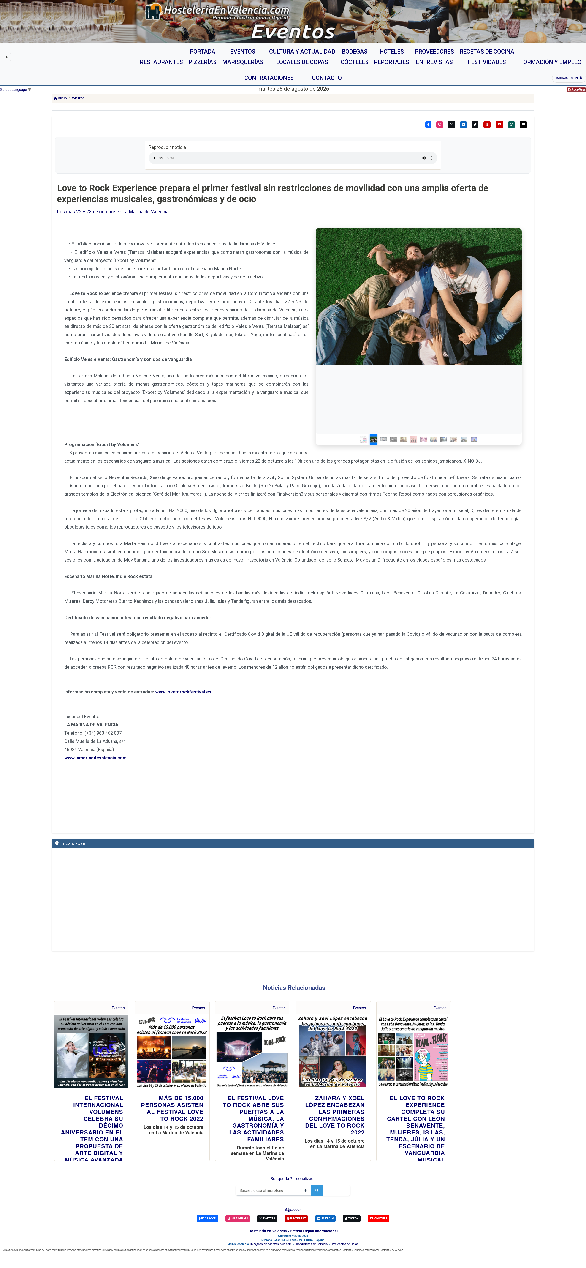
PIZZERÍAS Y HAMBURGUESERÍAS (107, 1250)
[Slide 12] (474, 439)
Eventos (78, 98)
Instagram (239, 1218)
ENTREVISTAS (275, 1250)
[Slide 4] (393, 439)
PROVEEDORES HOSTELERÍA (177, 1250)
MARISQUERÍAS (129, 1250)
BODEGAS (159, 1250)
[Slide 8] (433, 439)
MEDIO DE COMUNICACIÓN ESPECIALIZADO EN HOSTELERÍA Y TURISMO (34, 1250)
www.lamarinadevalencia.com (95, 758)
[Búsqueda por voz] (305, 1190)
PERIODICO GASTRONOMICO (328, 1250)
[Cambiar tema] (7, 57)
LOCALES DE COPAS (146, 1250)
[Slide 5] (403, 439)
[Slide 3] (383, 439)
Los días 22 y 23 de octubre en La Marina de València (113, 211)
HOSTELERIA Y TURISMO (353, 1250)
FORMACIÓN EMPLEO (305, 1250)
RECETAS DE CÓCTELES (257, 1250)
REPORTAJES (220, 1250)
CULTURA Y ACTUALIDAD (202, 1250)
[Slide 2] (373, 439)
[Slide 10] (453, 439)
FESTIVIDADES (288, 1250)
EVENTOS (71, 1250)
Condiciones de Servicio (312, 1244)
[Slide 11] (464, 439)
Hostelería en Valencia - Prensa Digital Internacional (293, 1230)
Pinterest (298, 1218)
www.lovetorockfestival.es (183, 692)
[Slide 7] (423, 439)
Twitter (268, 1218)
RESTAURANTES (84, 1250)
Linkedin (327, 1218)
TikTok (352, 1218)
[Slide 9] (443, 439)
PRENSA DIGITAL (372, 1250)
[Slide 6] (413, 439)
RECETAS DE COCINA (236, 1250)
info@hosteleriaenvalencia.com (271, 1244)
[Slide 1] (363, 439)
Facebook (208, 1218)
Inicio (62, 98)
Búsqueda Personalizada (293, 1178)
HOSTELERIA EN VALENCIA (391, 1250)
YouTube (380, 1218)
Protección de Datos (345, 1244)
